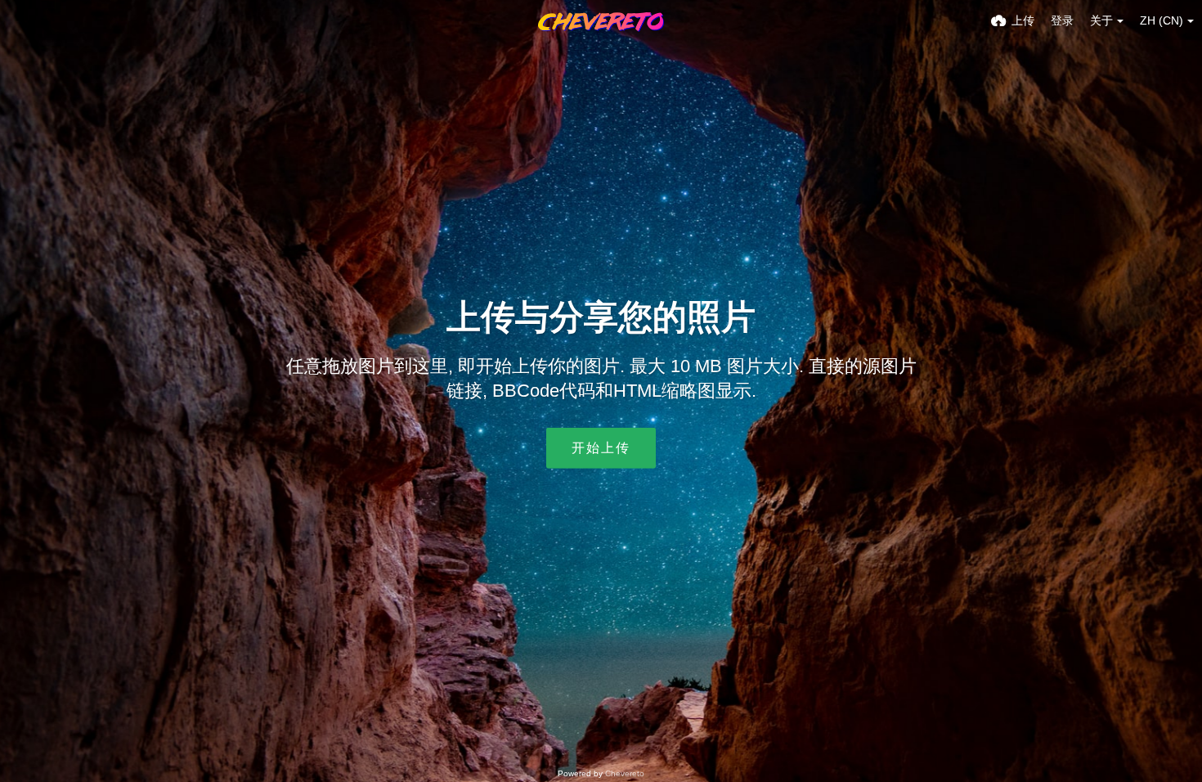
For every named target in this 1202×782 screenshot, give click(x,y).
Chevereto (624, 773)
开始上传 (601, 448)
